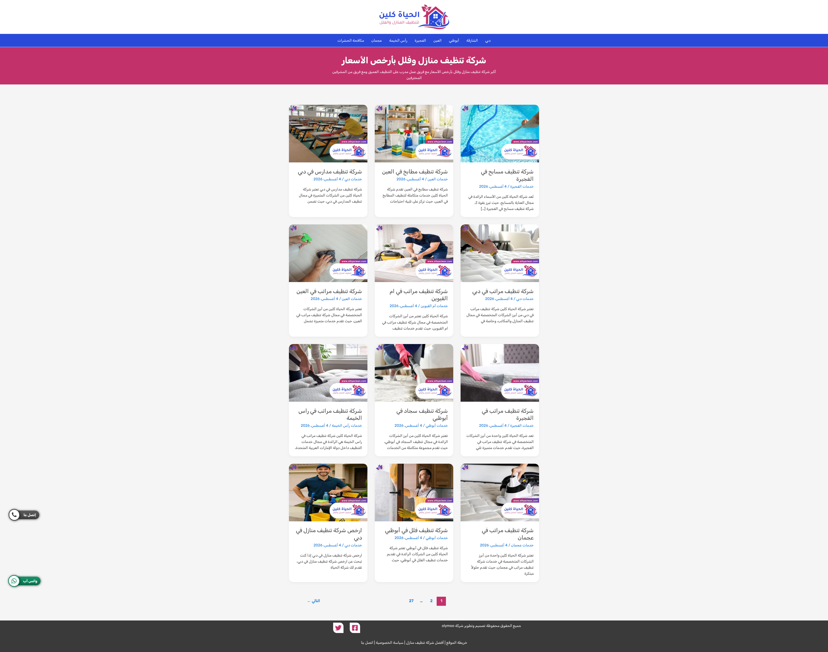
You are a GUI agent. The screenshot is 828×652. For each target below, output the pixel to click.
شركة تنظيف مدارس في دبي (330, 171)
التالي (313, 600)
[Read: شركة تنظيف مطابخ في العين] (414, 133)
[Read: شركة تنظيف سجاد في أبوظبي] (414, 372)
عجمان (376, 40)
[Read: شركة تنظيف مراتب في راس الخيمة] (328, 372)
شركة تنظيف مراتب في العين (329, 291)
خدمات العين (438, 179)
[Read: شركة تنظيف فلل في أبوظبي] (414, 492)
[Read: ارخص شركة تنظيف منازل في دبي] (328, 492)
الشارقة (472, 40)
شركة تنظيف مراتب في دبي (503, 291)
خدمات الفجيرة (522, 186)
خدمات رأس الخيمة (347, 425)
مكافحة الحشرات (350, 40)
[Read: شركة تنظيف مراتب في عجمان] (500, 492)
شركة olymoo (452, 625)
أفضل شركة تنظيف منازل (425, 642)
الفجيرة (420, 40)
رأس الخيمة (398, 40)
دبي (488, 40)
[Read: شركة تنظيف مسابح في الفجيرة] (500, 133)
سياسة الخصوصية (389, 642)
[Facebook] (355, 628)
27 (411, 600)
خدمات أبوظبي (437, 425)
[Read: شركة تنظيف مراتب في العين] (328, 253)
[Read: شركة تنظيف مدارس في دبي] (328, 133)
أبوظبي (454, 40)
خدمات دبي (353, 179)
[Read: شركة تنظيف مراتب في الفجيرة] (500, 372)
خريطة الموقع (456, 642)
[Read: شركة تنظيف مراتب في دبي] (500, 253)
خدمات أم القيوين (434, 306)
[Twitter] (338, 628)
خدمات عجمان (522, 545)
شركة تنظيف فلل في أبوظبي (416, 530)
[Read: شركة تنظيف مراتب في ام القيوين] (414, 253)
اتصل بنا (367, 642)
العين (437, 40)
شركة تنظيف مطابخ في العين (415, 171)
